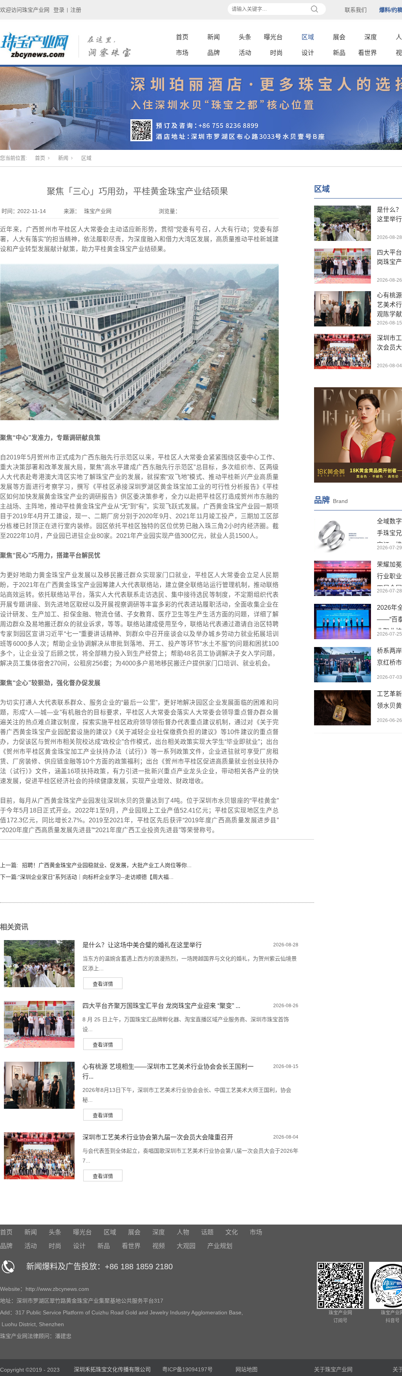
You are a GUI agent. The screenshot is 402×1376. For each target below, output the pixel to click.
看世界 (367, 52)
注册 (75, 10)
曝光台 (273, 37)
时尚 (276, 52)
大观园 (186, 1246)
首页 (182, 37)
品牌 (213, 52)
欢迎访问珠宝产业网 (24, 10)
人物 (183, 1232)
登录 (58, 10)
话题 (207, 1232)
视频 (158, 1246)
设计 (308, 52)
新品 (339, 52)
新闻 (213, 37)
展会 (339, 37)
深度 (370, 37)
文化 (231, 1232)
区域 (308, 37)
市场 (182, 52)
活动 (245, 52)
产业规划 (219, 1246)
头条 (245, 37)
